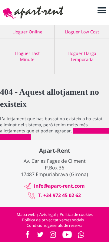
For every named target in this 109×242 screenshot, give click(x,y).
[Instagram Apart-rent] (53, 234)
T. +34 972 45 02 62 (59, 195)
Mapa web (26, 214)
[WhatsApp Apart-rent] (81, 234)
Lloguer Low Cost (82, 32)
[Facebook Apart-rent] (28, 234)
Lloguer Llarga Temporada (82, 56)
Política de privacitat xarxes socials (53, 220)
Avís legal (47, 214)
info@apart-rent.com (59, 185)
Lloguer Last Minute (27, 56)
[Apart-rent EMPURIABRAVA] (33, 12)
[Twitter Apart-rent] (40, 234)
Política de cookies (76, 214)
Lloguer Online (27, 32)
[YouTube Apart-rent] (67, 234)
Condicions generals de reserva (54, 225)
